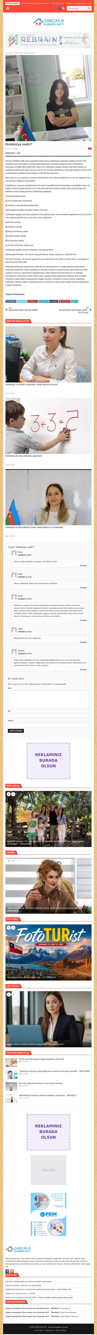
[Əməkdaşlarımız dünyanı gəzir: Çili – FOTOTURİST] (48, 953)
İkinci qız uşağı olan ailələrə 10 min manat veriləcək (40, 1084)
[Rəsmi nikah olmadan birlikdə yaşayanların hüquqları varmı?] (48, 1020)
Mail (75, 302)
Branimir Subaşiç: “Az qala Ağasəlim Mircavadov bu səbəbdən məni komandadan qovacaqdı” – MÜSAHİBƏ (45, 843)
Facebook (11, 302)
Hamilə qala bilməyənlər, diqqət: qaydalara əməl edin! (41, 1060)
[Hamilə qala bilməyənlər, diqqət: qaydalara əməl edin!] (11, 1063)
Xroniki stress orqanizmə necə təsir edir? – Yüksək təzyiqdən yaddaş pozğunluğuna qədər (39, 1298)
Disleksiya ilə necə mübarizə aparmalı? (23, 456)
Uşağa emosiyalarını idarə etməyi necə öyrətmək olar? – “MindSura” (32, 1309)
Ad (9, 712)
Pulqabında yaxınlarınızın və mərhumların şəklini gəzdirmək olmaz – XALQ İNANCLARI (38, 1290)
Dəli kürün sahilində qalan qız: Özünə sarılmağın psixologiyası (28, 1282)
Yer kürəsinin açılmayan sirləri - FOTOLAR (73, 311)
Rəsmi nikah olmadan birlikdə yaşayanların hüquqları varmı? (35, 1045)
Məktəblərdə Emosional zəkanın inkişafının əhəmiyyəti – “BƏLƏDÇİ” (47, 1096)
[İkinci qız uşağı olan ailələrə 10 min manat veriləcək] (11, 1087)
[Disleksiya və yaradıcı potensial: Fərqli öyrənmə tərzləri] (48, 355)
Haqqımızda (49, 1331)
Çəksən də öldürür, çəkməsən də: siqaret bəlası (23, 1286)
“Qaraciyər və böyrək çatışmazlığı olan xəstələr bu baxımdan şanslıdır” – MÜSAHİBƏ (54, 1072)
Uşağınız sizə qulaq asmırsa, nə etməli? (44, 3)
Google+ (33, 302)
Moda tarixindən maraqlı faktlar (23, 310)
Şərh (9, 689)
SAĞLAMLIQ (18, 54)
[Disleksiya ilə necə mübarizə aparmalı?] (48, 426)
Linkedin (44, 302)
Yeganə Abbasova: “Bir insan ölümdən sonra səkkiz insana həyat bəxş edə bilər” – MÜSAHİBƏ (46, 910)
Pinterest (65, 302)
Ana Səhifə (9, 54)
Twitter (23, 302)
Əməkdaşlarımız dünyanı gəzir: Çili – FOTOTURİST (31, 978)
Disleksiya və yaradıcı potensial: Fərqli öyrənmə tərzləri (31, 385)
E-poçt (11, 721)
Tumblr (54, 302)
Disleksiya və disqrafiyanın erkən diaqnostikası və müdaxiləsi (34, 528)
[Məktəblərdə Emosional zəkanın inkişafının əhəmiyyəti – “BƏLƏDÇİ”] (11, 1099)
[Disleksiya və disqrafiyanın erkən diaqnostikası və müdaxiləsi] (48, 498)
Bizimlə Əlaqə (61, 1331)
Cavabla (83, 566)
